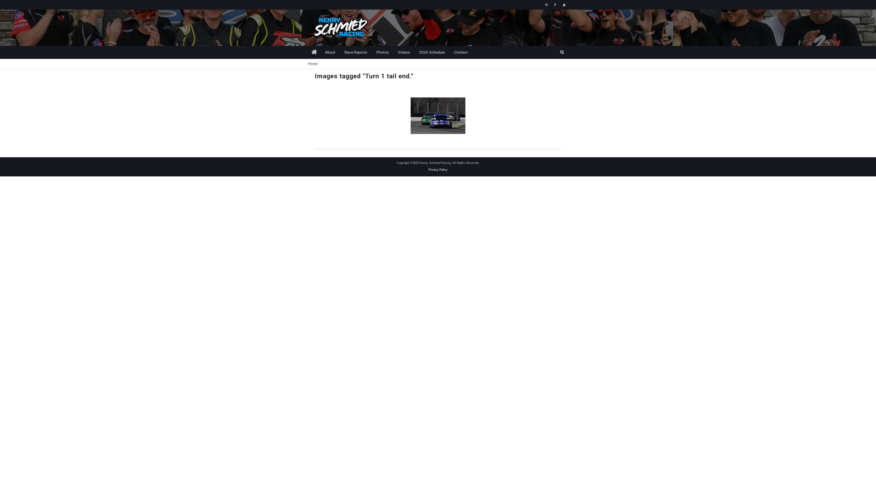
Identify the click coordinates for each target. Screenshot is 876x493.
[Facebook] (555, 5)
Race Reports (355, 52)
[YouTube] (564, 5)
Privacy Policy (438, 169)
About (330, 52)
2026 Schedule (432, 52)
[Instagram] (546, 5)
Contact (461, 52)
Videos (404, 52)
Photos (382, 52)
